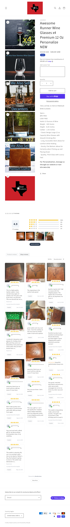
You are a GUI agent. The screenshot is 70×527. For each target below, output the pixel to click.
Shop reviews (24, 254)
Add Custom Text (45, 65)
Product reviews (12, 254)
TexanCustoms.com (14, 522)
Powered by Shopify (25, 522)
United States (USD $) (13, 515)
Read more (9, 301)
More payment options (52, 101)
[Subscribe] (39, 497)
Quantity (42, 79)
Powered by (35, 476)
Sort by (50, 259)
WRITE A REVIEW (35, 244)
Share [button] (44, 173)
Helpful (9, 307)
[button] (6, 8)
